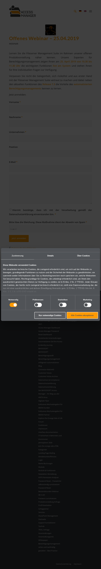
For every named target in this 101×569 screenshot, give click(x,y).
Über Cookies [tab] (83, 256)
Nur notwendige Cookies (50, 315)
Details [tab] (50, 256)
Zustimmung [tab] (17, 256)
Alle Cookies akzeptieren (82, 315)
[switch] (38, 305)
